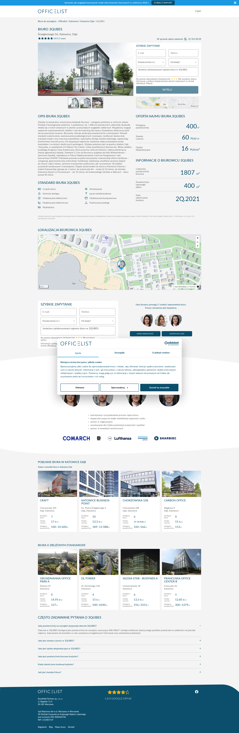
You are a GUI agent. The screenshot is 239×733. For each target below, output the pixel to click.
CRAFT (44, 500)
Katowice (73, 21)
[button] (119, 262)
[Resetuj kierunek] (198, 246)
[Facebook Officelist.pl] (196, 691)
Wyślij (167, 89)
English (198, 11)
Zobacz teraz (57, 527)
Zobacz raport (163, 3)
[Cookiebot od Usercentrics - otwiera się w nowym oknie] (166, 343)
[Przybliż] (198, 238)
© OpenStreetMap (179, 286)
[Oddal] (198, 242)
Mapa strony (60, 727)
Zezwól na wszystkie (159, 387)
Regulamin (42, 727)
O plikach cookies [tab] (161, 352)
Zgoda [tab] (78, 353)
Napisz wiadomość (145, 334)
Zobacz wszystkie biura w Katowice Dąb (55, 467)
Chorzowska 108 (135, 500)
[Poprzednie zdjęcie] (41, 70)
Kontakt (71, 727)
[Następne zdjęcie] (129, 70)
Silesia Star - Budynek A (140, 578)
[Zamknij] (235, 2)
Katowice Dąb (87, 21)
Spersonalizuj (118, 387)
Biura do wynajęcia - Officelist (52, 21)
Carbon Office (175, 500)
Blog (51, 727)
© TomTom (192, 286)
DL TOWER (88, 578)
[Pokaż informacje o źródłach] (198, 286)
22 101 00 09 (194, 39)
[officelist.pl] (50, 691)
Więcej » (149, 84)
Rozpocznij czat (177, 334)
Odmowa (79, 387)
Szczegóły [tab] (120, 352)
